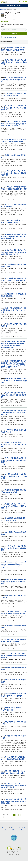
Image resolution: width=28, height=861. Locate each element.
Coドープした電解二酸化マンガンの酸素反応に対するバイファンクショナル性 (14, 310)
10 (24, 815)
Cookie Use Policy (22, 829)
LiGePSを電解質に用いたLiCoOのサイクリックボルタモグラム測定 (13, 444)
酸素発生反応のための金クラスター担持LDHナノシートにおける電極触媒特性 (14, 381)
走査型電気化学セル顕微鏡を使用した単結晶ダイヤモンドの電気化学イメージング (14, 412)
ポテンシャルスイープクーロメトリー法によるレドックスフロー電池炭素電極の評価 (14, 173)
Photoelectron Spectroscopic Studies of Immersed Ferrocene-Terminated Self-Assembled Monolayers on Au (13, 344)
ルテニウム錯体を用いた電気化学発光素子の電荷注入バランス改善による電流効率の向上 (14, 461)
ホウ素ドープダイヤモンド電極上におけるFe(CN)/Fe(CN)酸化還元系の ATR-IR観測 (13, 124)
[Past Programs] (19, 2)
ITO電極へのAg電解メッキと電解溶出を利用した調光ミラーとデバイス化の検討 (14, 476)
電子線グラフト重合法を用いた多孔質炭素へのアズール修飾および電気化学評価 (14, 62)
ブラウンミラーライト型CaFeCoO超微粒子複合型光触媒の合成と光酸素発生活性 (13, 785)
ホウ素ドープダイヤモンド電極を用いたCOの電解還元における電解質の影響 (14, 548)
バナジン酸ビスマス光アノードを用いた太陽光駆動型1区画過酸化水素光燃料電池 (13, 655)
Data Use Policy (13, 829)
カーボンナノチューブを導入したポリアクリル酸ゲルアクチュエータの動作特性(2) (14, 108)
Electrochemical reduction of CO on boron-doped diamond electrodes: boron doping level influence (13, 565)
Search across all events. (10, 37)
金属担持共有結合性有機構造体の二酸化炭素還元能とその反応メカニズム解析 (14, 582)
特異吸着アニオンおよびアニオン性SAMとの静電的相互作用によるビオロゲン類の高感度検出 (13, 236)
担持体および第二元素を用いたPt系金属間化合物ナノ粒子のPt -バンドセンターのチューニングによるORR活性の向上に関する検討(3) (13, 364)
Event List (3, 9)
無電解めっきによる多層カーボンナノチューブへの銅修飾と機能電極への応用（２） (14, 506)
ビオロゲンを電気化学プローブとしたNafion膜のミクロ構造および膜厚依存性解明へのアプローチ (13, 252)
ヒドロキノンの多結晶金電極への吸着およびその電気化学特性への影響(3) (13, 80)
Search (5, 22)
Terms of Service (4, 829)
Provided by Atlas (14, 854)
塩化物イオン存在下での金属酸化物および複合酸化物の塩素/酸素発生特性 (13, 395)
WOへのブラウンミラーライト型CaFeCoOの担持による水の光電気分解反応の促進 (13, 801)
